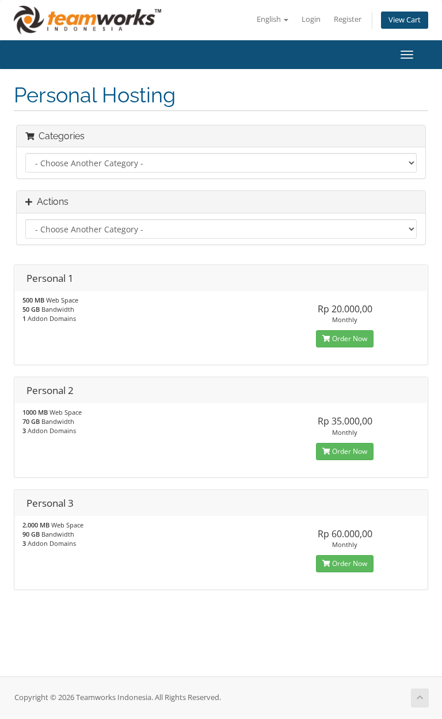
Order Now (348, 338)
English (270, 19)
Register (347, 19)
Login (311, 19)
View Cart (404, 20)
